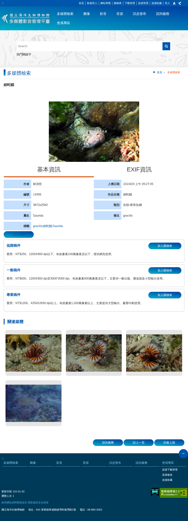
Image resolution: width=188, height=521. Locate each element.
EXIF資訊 (139, 169)
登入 (167, 3)
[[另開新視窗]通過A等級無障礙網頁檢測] (173, 493)
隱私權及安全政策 (38, 502)
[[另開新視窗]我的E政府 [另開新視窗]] (155, 492)
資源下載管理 (170, 469)
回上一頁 (138, 442)
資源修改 (167, 474)
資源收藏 (156, 3)
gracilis (37, 226)
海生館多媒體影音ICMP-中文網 (26, 18)
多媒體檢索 (65, 14)
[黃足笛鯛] (34, 403)
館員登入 (92, 3)
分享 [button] (179, 3)
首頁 (81, 3)
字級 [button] (174, 3)
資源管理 (143, 3)
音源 (119, 14)
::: (2, 3)
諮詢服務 (162, 14)
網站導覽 (105, 3)
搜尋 (166, 46)
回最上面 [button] (169, 442)
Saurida (58, 226)
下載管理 (130, 3)
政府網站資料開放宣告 (14, 502)
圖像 (86, 14)
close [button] (183, 453)
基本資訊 (49, 169)
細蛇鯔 (47, 226)
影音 (103, 14)
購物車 (118, 3)
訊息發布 (139, 14)
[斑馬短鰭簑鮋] (34, 353)
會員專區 (63, 23)
